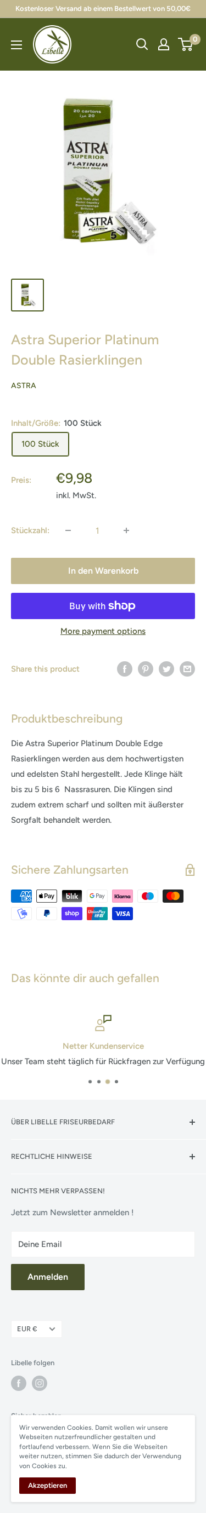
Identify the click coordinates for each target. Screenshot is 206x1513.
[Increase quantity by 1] (126, 530)
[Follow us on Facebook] (18, 1383)
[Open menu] (16, 45)
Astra (23, 385)
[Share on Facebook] (124, 669)
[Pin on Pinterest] (145, 669)
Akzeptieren (47, 1485)
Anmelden (47, 1277)
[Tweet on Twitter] (166, 669)
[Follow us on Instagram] (39, 1383)
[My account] (163, 44)
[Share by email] (187, 669)
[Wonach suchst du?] (142, 44)
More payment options (103, 631)
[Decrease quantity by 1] (68, 530)
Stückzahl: (30, 530)
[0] (186, 44)
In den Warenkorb (103, 570)
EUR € (27, 1329)
